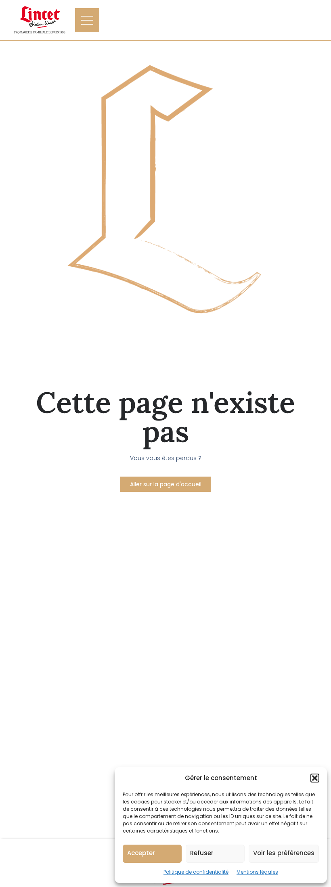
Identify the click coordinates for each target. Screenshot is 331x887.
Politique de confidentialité (195, 871)
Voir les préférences (283, 853)
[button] (315, 778)
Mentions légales (257, 871)
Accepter (141, 853)
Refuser (202, 853)
